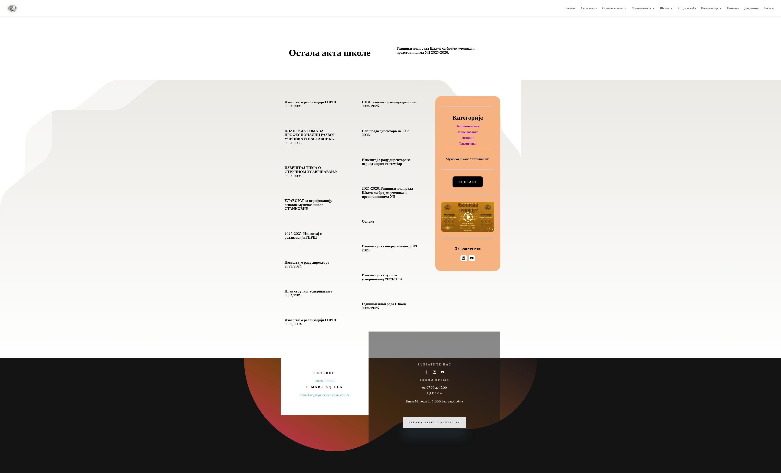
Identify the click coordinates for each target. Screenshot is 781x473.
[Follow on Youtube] (472, 258)
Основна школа (612, 8)
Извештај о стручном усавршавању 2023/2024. (382, 277)
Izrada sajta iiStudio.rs (434, 422)
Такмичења (467, 143)
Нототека (733, 8)
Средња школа (641, 8)
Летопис (468, 138)
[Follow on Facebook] (426, 372)
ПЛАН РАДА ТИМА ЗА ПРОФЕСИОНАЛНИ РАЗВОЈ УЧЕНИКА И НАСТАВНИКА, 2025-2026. (310, 136)
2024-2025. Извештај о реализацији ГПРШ (303, 235)
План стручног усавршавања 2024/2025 (308, 293)
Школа (664, 8)
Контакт (769, 8)
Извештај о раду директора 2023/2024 (307, 264)
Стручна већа (687, 8)
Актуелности (588, 8)
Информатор (709, 8)
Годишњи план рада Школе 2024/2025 (384, 305)
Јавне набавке (467, 132)
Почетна (569, 8)
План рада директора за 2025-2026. (386, 132)
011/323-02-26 (325, 381)
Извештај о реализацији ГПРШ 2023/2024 (310, 322)
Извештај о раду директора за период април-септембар (386, 161)
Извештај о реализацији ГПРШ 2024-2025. (310, 104)
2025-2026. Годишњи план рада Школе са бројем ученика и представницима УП (387, 192)
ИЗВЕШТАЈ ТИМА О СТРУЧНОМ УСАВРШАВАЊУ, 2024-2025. (311, 171)
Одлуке (368, 221)
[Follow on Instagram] (463, 258)
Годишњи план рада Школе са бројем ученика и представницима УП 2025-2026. (435, 50)
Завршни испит (467, 126)
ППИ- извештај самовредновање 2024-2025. (389, 104)
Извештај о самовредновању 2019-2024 (390, 248)
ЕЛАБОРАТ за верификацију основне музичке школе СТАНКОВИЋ (308, 204)
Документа (751, 8)
